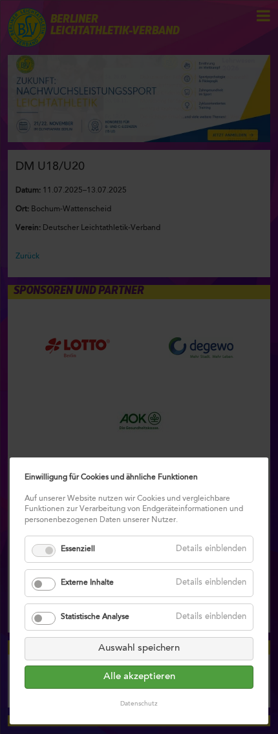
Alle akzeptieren (139, 677)
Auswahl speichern (139, 648)
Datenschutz (139, 704)
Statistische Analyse (95, 617)
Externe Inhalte (87, 583)
